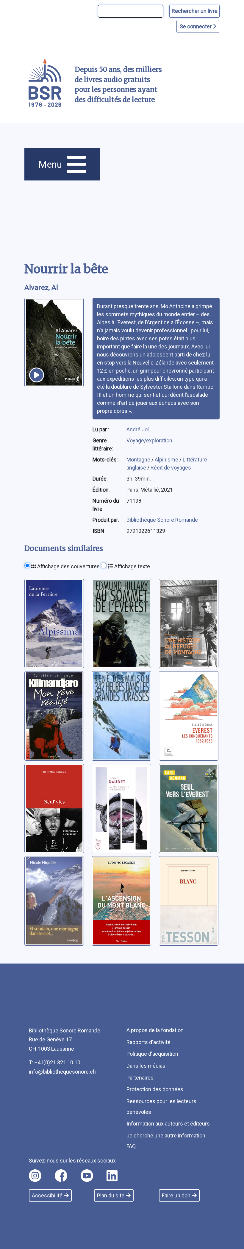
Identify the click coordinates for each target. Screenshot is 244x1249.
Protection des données (154, 1089)
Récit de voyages (171, 467)
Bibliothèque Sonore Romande (162, 520)
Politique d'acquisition (152, 1054)
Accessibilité (47, 1195)
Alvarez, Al (41, 287)
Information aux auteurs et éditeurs (168, 1123)
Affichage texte (131, 566)
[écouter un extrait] (36, 375)
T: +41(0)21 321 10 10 (54, 1062)
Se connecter (196, 26)
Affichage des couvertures (68, 566)
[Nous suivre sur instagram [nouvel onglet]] (35, 1175)
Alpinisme (167, 459)
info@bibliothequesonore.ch (62, 1072)
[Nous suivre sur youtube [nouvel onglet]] (87, 1175)
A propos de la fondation (155, 1030)
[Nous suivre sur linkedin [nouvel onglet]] (112, 1175)
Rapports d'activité (148, 1042)
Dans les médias (145, 1066)
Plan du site (110, 1195)
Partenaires (140, 1077)
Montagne (138, 459)
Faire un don (176, 1195)
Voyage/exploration (149, 440)
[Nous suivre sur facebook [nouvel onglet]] (61, 1175)
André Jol (137, 429)
